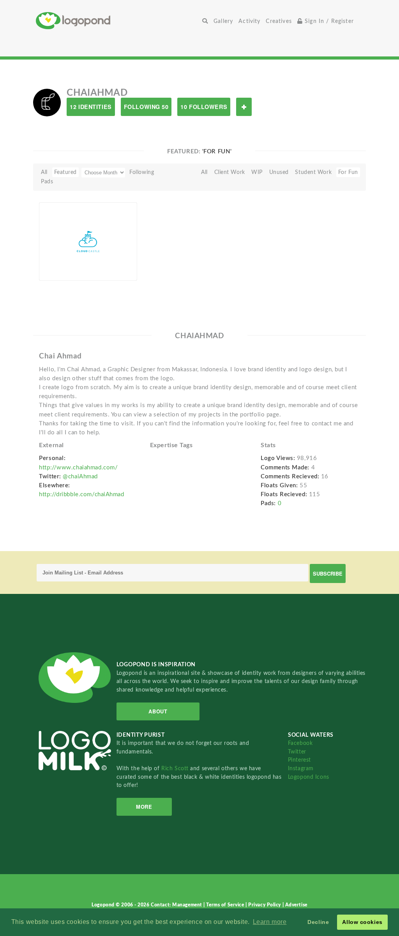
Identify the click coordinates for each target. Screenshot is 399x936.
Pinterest (299, 760)
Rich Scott (175, 768)
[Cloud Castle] (88, 241)
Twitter (297, 752)
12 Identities (90, 107)
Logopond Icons (308, 777)
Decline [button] (318, 922)
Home (118, 20)
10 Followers (203, 107)
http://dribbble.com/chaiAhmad (81, 494)
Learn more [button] (270, 921)
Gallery (223, 21)
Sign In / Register (328, 21)
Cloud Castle (66, 262)
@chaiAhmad (80, 476)
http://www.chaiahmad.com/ (78, 468)
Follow (244, 107)
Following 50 (146, 107)
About (157, 711)
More (144, 806)
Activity (249, 21)
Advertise (296, 905)
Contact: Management (177, 905)
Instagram (301, 768)
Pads (47, 181)
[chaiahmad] (47, 102)
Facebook (300, 743)
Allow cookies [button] (362, 922)
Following (141, 172)
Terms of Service (225, 905)
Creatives (278, 21)
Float (120, 267)
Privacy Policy (265, 905)
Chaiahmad (65, 271)
